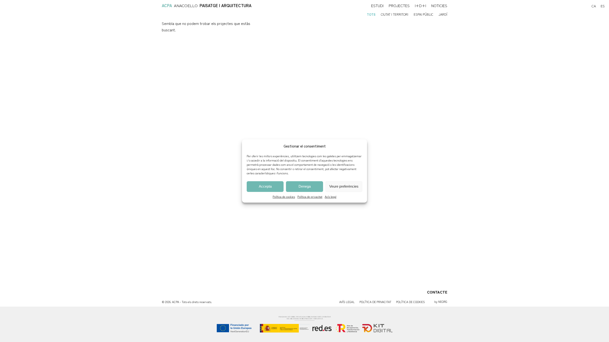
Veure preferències (344, 186)
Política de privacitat (309, 197)
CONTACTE (437, 292)
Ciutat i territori (394, 14)
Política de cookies (284, 197)
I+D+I (420, 5)
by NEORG (440, 301)
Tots (371, 14)
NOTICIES (439, 5)
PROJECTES (399, 5)
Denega (305, 186)
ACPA (167, 5)
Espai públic (423, 14)
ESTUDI (377, 5)
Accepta (265, 186)
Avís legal (330, 197)
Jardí (443, 14)
